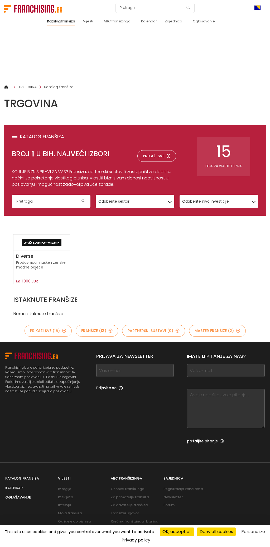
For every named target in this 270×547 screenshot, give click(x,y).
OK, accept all (176, 532)
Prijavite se (106, 387)
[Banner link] (135, 55)
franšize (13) (93, 330)
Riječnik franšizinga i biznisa (134, 521)
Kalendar (149, 21)
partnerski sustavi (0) (150, 330)
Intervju (64, 504)
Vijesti (88, 21)
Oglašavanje (204, 21)
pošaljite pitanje (202, 441)
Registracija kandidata (183, 488)
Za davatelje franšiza (129, 504)
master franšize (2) (214, 330)
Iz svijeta (65, 497)
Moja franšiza (70, 513)
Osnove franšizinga (127, 488)
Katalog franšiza (61, 21)
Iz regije (64, 488)
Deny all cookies (216, 532)
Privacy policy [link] (136, 540)
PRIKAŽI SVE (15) (45, 330)
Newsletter (173, 497)
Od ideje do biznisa (74, 521)
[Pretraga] (188, 8)
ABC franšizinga (117, 21)
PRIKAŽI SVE (153, 156)
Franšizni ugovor (125, 513)
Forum (169, 504)
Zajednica (173, 21)
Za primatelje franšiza (130, 497)
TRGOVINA (27, 87)
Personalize (253, 532)
